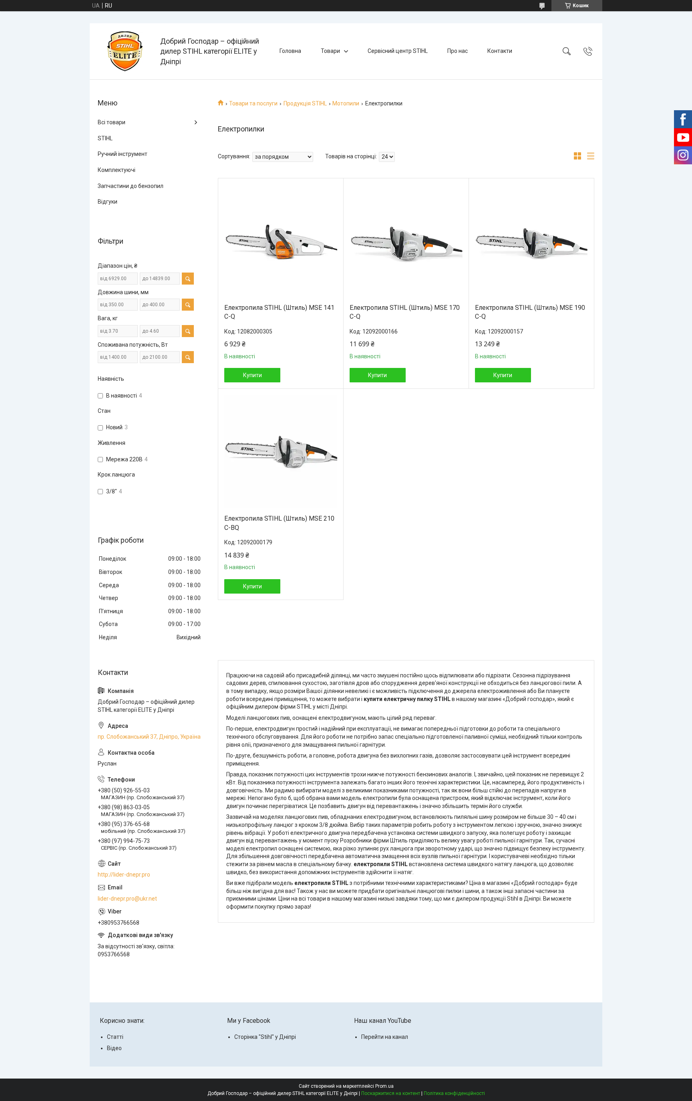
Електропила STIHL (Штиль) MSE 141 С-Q (279, 312)
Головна (290, 51)
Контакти (499, 51)
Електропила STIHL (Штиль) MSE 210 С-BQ (279, 523)
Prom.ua (384, 1086)
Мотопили (345, 103)
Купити (252, 375)
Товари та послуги (253, 103)
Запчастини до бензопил (130, 186)
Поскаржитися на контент (390, 1093)
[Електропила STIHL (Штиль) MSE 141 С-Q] (280, 240)
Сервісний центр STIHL (398, 51)
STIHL (105, 138)
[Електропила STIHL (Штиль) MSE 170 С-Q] (406, 240)
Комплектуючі (116, 170)
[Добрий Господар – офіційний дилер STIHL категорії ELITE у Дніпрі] (126, 51)
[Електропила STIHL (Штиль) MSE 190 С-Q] (531, 240)
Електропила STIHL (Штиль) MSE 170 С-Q (405, 312)
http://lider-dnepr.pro (124, 874)
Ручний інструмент (122, 154)
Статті (115, 1037)
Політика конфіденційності (454, 1093)
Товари (330, 51)
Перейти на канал (384, 1037)
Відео (114, 1048)
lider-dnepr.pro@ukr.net (127, 898)
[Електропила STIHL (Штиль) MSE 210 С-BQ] (280, 451)
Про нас (457, 51)
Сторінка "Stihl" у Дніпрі (265, 1037)
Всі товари (111, 122)
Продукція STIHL (305, 103)
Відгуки (107, 201)
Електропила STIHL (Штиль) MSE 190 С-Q (530, 312)
